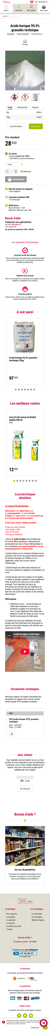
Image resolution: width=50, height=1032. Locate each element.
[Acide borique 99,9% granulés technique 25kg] (25, 337)
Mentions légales (38, 920)
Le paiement (11, 920)
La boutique (11, 917)
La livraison (11, 923)
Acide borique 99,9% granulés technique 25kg (23, 359)
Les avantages (37, 917)
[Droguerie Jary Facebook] (19, 1015)
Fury (11, 422)
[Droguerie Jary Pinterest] (31, 1015)
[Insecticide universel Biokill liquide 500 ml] (25, 445)
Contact (9, 929)
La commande (37, 914)
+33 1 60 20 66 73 (41, 2)
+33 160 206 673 (27, 953)
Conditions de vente (14, 926)
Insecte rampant (23, 34)
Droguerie (10, 34)
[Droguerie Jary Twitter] (25, 1015)
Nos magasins (12, 914)
